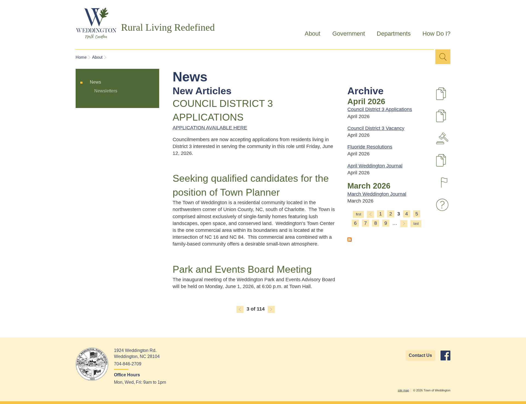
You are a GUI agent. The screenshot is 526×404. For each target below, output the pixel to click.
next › (271, 309)
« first (358, 214)
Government (345, 34)
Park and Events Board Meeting (242, 269)
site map (403, 390)
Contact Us (420, 355)
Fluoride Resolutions (369, 147)
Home (81, 57)
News (95, 82)
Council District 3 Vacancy (375, 128)
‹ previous (240, 309)
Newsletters (105, 91)
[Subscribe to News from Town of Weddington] (349, 240)
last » (415, 223)
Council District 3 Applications (379, 109)
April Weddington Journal (374, 166)
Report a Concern (443, 182)
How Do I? (433, 34)
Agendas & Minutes (443, 138)
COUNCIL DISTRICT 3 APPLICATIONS (223, 110)
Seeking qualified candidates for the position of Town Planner (251, 185)
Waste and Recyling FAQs (443, 205)
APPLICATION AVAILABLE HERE (210, 127)
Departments (391, 34)
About (310, 34)
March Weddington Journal (376, 194)
